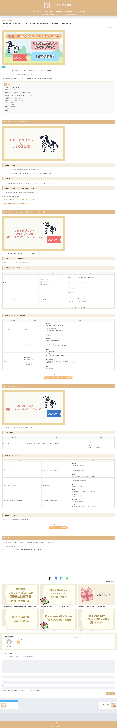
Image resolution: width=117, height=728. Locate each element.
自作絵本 (52, 11)
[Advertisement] (30, 562)
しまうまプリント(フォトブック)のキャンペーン (15, 98)
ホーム (33, 11)
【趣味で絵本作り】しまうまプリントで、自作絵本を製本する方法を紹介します (20, 199)
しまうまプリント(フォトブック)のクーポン (14, 100)
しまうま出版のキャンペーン (11, 106)
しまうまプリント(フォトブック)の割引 (13, 97)
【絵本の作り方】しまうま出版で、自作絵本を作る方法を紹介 (16, 203)
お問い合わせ (82, 11)
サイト (3, 685)
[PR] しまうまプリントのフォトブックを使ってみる (58, 377)
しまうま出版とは (9, 90)
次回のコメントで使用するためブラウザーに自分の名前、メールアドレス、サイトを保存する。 (22, 690)
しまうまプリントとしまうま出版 (12, 87)
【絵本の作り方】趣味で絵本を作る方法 (63, 11)
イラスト (75, 11)
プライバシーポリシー (4, 717)
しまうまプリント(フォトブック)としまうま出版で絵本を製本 (18, 92)
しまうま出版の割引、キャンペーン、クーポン (14, 102)
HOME (59, 723)
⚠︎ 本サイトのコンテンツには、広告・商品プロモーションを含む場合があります (58, 14)
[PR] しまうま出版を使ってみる (58, 527)
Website (18, 644)
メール (4, 680)
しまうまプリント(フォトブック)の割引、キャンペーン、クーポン (18, 95)
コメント (5, 659)
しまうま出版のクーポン (11, 108)
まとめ (6, 110)
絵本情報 (113, 581)
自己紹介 (39, 11)
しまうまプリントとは (10, 89)
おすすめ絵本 (45, 11)
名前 (4, 675)
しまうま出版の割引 (10, 104)
